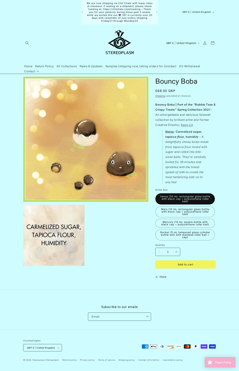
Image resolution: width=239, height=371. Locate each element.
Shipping (160, 96)
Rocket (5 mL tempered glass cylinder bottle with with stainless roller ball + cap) (185, 234)
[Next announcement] (157, 12)
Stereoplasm (39, 360)
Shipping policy (127, 360)
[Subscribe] (147, 316)
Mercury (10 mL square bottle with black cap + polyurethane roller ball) (185, 223)
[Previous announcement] (82, 12)
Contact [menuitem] (29, 71)
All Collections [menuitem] (67, 66)
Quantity (160, 244)
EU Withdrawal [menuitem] (189, 66)
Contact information (148, 360)
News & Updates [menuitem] (91, 66)
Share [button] (163, 276)
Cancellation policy (173, 360)
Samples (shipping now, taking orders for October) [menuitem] (141, 66)
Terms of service (106, 360)
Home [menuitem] (28, 66)
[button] (27, 43)
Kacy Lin (187, 124)
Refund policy (69, 360)
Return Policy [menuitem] (44, 66)
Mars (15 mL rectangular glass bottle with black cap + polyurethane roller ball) (185, 211)
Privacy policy (87, 360)
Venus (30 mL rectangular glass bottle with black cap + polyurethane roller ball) (185, 199)
